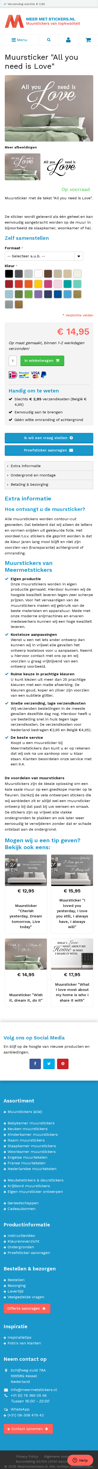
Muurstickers (20, 1112)
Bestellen (16, 1280)
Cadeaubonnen (21, 1209)
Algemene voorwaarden (63, 1456)
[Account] (68, 40)
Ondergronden (21, 1247)
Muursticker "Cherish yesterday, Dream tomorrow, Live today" (26, 916)
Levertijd (16, 1291)
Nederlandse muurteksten (32, 1169)
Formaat (12, 248)
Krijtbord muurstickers (29, 1186)
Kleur (10, 266)
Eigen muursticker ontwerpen (35, 1192)
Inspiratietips (19, 1337)
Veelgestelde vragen (26, 1297)
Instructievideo (21, 1236)
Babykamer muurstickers (31, 1123)
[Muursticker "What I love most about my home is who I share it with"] (72, 954)
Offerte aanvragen (24, 1308)
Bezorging (17, 1286)
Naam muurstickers (26, 1140)
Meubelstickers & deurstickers (36, 1180)
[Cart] (88, 40)
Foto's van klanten (24, 1343)
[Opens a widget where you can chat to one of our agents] (80, 1461)
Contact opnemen (27, 1429)
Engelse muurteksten (27, 1157)
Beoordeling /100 (49, 1461)
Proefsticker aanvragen (46, 450)
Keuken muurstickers (28, 1129)
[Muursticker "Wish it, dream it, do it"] (26, 954)
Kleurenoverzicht (23, 1241)
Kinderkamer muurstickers (33, 1134)
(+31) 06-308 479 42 (26, 1415)
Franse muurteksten (26, 1163)
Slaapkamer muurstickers (32, 1146)
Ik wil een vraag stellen (46, 438)
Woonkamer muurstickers (32, 1152)
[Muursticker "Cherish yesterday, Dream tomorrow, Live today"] (26, 870)
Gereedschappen (23, 1203)
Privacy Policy (27, 1456)
